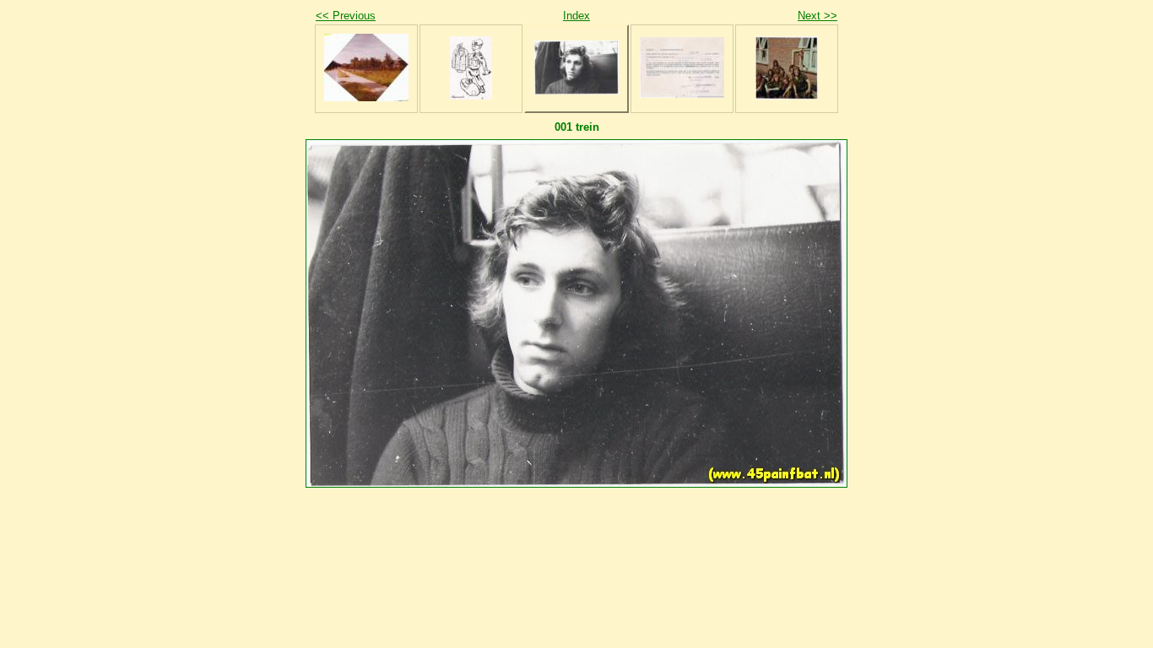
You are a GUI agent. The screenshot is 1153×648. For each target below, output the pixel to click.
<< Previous (346, 15)
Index (576, 15)
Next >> (817, 15)
